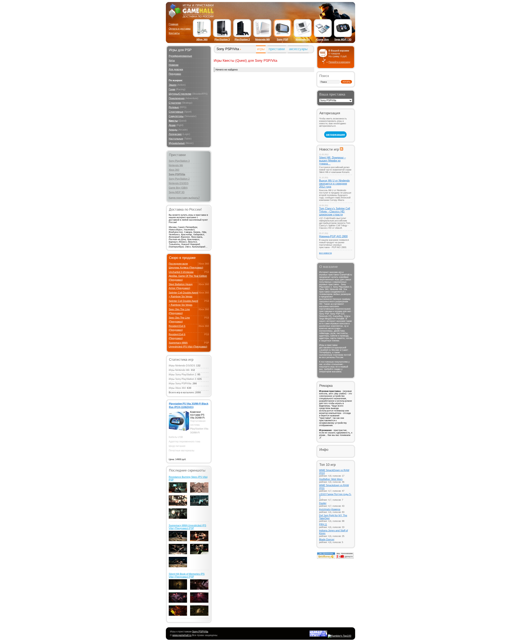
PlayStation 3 (222, 39)
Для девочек (176, 69)
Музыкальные (177, 143)
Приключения (177, 98)
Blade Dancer (326, 539)
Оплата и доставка (179, 28)
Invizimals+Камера (329, 509)
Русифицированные (180, 56)
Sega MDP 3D (177, 192)
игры (261, 49)
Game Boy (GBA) (178, 187)
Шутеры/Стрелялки (180, 93)
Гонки (172, 89)
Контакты (174, 33)
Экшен (172, 85)
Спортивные (176, 111)
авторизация (335, 134)
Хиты (172, 60)
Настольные (176, 138)
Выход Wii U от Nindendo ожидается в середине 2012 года (334, 183)
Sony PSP (282, 39)
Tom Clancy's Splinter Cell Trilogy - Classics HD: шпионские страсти (334, 211)
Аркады (173, 129)
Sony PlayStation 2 (179, 178)
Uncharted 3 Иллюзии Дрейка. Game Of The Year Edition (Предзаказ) (188, 276)
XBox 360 (202, 39)
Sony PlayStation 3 (179, 160)
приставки (277, 49)
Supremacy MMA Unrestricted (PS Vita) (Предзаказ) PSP (187, 527)
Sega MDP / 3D (342, 39)
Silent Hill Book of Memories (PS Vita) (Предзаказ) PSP (187, 575)
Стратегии (175, 102)
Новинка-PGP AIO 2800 (333, 236)
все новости (325, 253)
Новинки (173, 65)
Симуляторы (176, 116)
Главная (173, 24)
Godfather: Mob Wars (331, 479)
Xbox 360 (174, 169)
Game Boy (323, 39)
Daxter (322, 503)
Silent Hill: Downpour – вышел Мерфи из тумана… (332, 160)
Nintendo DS (303, 39)
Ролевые (174, 107)
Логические (175, 134)
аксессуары (298, 49)
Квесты (173, 120)
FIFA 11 (323, 524)
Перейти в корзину (339, 62)
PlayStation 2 (242, 39)
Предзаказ (175, 74)
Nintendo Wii (262, 39)
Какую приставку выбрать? (184, 197)
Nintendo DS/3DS (178, 183)
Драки (172, 125)
